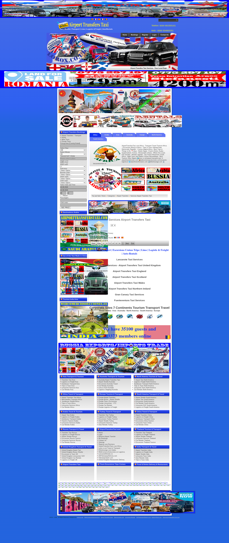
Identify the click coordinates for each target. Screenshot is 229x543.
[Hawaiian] (162, 483)
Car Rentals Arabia (68, 425)
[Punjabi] (141, 485)
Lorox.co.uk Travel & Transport (109, 448)
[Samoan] (152, 485)
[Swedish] (75, 487)
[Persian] (131, 485)
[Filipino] (132, 483)
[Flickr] (66, 477)
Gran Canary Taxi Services (129, 294)
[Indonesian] (69, 485)
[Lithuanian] (99, 485)
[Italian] (76, 485)
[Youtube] (75, 469)
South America (98, 139)
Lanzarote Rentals (130, 517)
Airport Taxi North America (145, 380)
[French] (137, 483)
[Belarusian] (84, 483)
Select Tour (64, 163)
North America (157, 135)
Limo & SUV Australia (106, 388)
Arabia (106, 135)
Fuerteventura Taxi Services (129, 300)
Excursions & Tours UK (70, 454)
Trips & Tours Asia (68, 386)
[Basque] (81, 483)
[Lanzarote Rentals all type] (158, 127)
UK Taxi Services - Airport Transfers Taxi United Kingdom (129, 265)
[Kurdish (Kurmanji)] (89, 485)
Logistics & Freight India (144, 452)
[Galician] (140, 483)
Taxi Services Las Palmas (99, 235)
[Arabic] (70, 483)
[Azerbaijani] (77, 483)
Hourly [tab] (64, 137)
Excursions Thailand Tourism (146, 442)
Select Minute (65, 152)
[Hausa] (158, 483)
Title (92, 229)
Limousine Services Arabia (71, 423)
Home (125, 35)
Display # (94, 225)
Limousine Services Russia (71, 440)
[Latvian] (96, 485)
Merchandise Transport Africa (72, 399)
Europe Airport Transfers (107, 397)
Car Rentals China (142, 425)
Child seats (64, 181)
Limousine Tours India (143, 456)
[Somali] (60, 487)
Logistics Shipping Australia (108, 389)
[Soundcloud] (80, 469)
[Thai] (84, 487)
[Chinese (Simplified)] (101, 483)
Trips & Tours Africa (68, 403)
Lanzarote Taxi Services (129, 259)
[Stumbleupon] (80, 473)
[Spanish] (64, 487)
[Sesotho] (162, 485)
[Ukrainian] (91, 487)
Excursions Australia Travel (108, 384)
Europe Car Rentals (105, 405)
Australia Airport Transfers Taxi (109, 380)
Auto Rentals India (142, 458)
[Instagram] (84, 469)
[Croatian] (112, 483)
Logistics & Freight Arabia (70, 417)
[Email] (84, 473)
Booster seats (65, 172)
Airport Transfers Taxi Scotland (129, 277)
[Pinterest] (89, 469)
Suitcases (63, 168)
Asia (117, 135)
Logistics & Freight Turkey (108, 417)
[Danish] (119, 483)
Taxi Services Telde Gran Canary (101, 233)
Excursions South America (145, 401)
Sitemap (101, 442)
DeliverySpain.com (156, 517)
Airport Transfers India (143, 450)
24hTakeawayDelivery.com (108, 456)
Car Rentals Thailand (143, 440)
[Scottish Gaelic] (155, 485)
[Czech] (115, 483)
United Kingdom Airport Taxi (71, 450)
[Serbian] (159, 485)
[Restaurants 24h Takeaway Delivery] (84, 127)
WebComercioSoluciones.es (92, 517)
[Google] (71, 469)
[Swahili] (71, 487)
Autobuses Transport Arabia (71, 419)
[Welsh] (104, 487)
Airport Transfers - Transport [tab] (71, 135)
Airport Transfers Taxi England (129, 271)
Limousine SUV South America (146, 405)
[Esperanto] (126, 483)
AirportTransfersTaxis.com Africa (110, 446)
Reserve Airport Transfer (107, 436)
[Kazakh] (82, 485)
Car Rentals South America (145, 403)
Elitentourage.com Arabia (107, 450)
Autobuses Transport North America (146, 384)
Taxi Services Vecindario (98, 231)
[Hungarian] (63, 485)
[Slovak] (165, 485)
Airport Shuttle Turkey (106, 421)
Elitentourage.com (119, 517)
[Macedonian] (102, 485)
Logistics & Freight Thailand (145, 434)
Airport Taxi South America (145, 399)
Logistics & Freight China (144, 417)
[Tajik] (78, 487)
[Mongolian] (117, 485)
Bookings (134, 35)
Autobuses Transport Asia (71, 384)
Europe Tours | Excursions (108, 401)
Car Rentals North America (143, 389)
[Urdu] (94, 487)
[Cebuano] (96, 483)
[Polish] (135, 485)
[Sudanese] (67, 487)
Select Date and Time (67, 185)
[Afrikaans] (63, 483)
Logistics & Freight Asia (70, 382)
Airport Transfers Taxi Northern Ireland (130, 288)
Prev (99, 243)
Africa (95, 135)
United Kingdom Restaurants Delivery (112, 460)
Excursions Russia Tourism (71, 438)
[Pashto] (128, 485)
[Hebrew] (166, 483)
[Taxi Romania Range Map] (129, 213)
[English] (60, 483)
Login (154, 35)
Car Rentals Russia (68, 442)
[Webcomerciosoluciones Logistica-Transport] (121, 127)
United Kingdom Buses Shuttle (72, 452)
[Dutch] (122, 483)
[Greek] (151, 483)
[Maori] (110, 485)
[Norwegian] (125, 485)
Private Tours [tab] (66, 141)
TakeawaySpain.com (106, 458)
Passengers (64, 198)
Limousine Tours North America (145, 388)
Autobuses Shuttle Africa (70, 401)
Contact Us (165, 35)
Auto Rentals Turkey (106, 425)
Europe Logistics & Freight (108, 407)
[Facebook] (62, 469)
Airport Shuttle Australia (107, 382)
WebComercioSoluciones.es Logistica (112, 452)
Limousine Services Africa (71, 405)
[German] (147, 483)
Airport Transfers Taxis (107, 517)
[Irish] (73, 485)
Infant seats (64, 177)
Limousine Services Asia (70, 388)
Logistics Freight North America (145, 382)
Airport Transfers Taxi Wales (129, 283)
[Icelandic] (66, 485)
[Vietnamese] (101, 487)
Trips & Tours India (142, 460)
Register (145, 35)
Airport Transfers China (144, 415)
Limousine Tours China (143, 423)
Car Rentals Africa (68, 407)
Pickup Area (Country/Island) (70, 143)
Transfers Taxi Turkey (106, 415)
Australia (129, 135)
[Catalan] (92, 483)
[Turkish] (87, 487)
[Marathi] (113, 485)
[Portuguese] (138, 485)
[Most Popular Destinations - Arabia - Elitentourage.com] (84, 251)
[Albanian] (67, 483)
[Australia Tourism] (127, 513)
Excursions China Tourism (145, 421)
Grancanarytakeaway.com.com (171, 517)
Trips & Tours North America (144, 386)
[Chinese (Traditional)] (107, 483)
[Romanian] (145, 485)
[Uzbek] (97, 487)
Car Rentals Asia (67, 389)
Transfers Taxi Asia (68, 380)
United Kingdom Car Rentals (71, 458)
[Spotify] (62, 477)
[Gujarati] (154, 483)
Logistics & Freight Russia (71, 434)
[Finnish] (135, 483)
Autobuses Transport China (145, 419)
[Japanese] (79, 485)
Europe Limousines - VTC (107, 403)
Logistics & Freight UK (69, 460)
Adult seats (64, 164)
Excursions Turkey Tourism (108, 419)
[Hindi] (60, 485)
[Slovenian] (169, 485)
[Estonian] (129, 483)
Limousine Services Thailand (146, 438)
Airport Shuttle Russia (69, 436)
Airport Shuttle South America (146, 397)
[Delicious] (66, 473)
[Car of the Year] (84, 294)
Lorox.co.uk (80, 517)
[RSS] (89, 473)
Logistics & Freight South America (147, 407)
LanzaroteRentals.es (106, 454)
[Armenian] (74, 483)
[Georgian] (144, 483)
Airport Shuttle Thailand (144, 436)
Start (93, 243)
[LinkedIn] (62, 473)
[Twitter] (66, 469)
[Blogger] (71, 473)
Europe (142, 135)
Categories (111, 196)
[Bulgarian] (88, 483)
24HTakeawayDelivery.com (143, 517)
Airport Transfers (122, 196)
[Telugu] (81, 487)
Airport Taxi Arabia (68, 415)
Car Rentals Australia (106, 386)
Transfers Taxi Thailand (144, 433)
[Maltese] (106, 485)
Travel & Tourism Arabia (70, 421)
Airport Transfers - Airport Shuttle (102, 238)
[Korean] (86, 485)
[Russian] (148, 485)
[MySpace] (71, 477)
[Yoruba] (108, 487)
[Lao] (93, 485)
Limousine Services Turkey (108, 423)
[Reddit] (75, 473)
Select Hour (64, 148)
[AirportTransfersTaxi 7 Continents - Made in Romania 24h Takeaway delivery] (129, 191)
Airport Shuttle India (142, 454)
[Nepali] (121, 485)
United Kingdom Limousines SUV (73, 456)
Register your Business (107, 444)
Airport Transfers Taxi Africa (71, 397)
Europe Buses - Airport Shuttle (109, 399)
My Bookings (103, 438)
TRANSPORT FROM (67, 156)
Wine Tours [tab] (65, 139)
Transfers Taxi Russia (69, 433)
